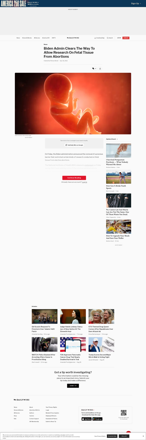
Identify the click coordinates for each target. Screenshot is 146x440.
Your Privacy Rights (51, 407)
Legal (47, 410)
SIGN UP (126, 38)
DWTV (54, 38)
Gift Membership (34, 421)
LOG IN (119, 37)
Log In (84, 182)
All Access (37, 38)
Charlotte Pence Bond (51, 61)
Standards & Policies (51, 418)
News (18, 38)
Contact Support (34, 418)
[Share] (100, 69)
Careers (31, 416)
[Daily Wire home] (73, 38)
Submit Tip (73, 385)
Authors (31, 413)
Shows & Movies (27, 38)
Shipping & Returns (51, 416)
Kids (15, 418)
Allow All (124, 436)
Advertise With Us (34, 410)
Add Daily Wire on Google (75, 145)
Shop (15, 416)
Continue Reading (74, 178)
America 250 (46, 38)
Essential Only (112, 436)
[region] (73, 436)
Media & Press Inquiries (52, 413)
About (31, 407)
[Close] (143, 436)
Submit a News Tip (51, 421)
